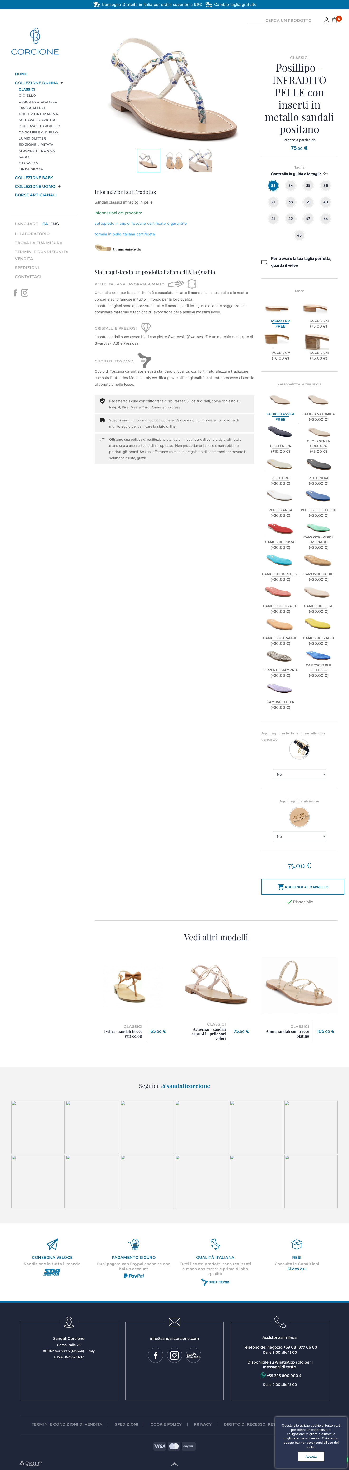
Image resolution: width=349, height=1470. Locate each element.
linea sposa (31, 169)
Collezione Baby (34, 177)
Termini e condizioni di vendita (67, 1424)
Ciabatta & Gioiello (38, 102)
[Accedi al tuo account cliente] (326, 21)
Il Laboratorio (32, 234)
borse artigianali (36, 195)
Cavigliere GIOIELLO (38, 132)
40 (325, 202)
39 (308, 202)
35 (308, 185)
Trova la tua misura (39, 243)
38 (290, 202)
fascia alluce (33, 108)
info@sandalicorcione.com (174, 1338)
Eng (54, 224)
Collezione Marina (38, 114)
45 (299, 235)
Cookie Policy (166, 1424)
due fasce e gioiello (39, 126)
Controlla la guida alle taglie (296, 173)
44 (326, 218)
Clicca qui (297, 1269)
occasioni (29, 163)
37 (273, 202)
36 (325, 185)
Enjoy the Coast (34, 293)
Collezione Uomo (35, 186)
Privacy (203, 1424)
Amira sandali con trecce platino (287, 1033)
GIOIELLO (27, 95)
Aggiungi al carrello (303, 886)
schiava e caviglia (37, 120)
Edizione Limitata (36, 144)
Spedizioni (27, 268)
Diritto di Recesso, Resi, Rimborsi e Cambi (271, 1424)
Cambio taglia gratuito (235, 4)
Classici (27, 89)
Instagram (24, 293)
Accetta (311, 1456)
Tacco (299, 291)
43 (308, 218)
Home (21, 74)
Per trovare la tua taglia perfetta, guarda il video (301, 262)
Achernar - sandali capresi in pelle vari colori (209, 1034)
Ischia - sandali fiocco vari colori (123, 1033)
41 (273, 218)
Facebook (15, 293)
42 (290, 218)
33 (273, 185)
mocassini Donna (37, 151)
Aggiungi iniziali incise (299, 801)
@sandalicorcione (185, 1086)
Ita (45, 224)
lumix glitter (32, 138)
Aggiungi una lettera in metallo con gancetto (293, 736)
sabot (25, 157)
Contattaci (28, 277)
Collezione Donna (36, 83)
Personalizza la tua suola (299, 384)
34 (290, 185)
